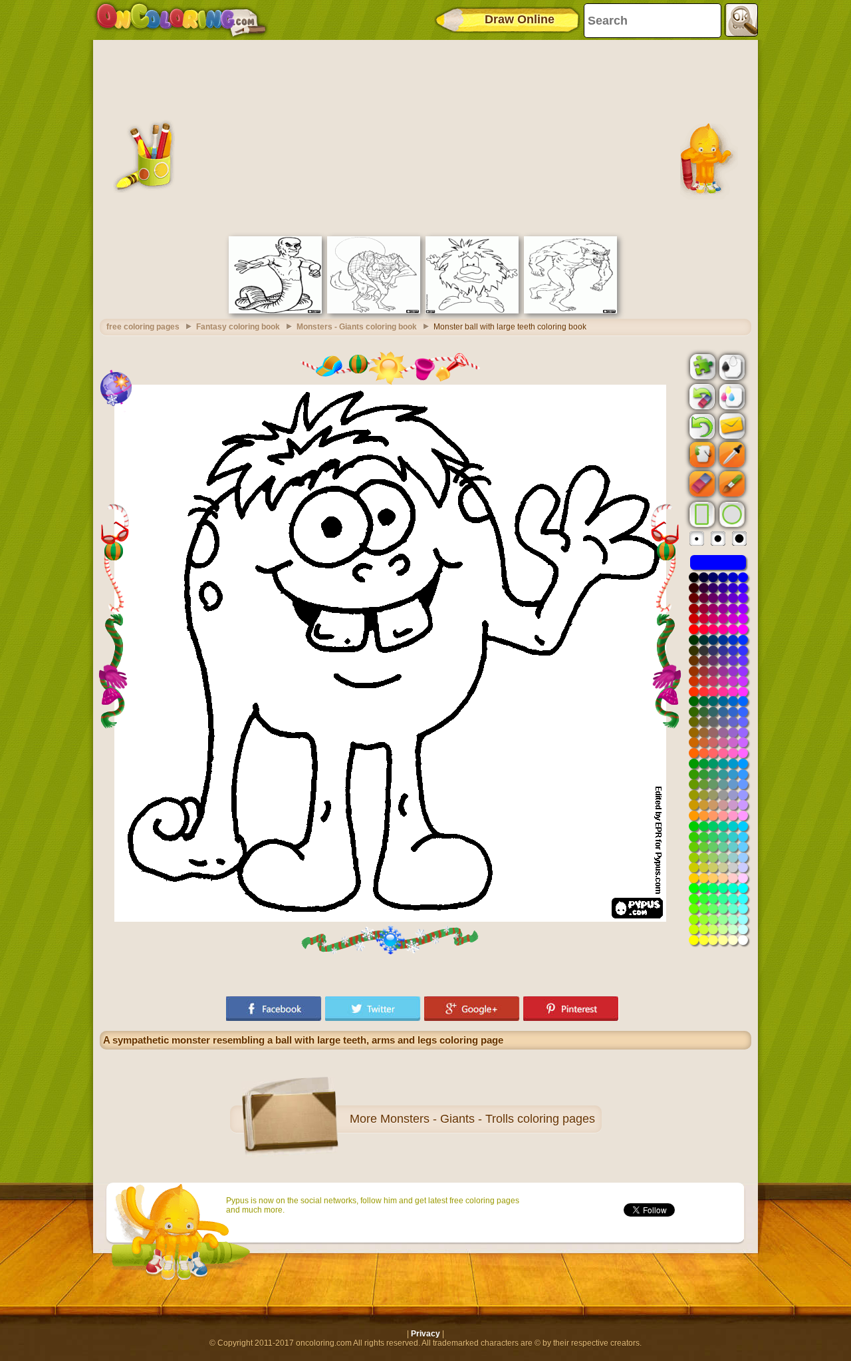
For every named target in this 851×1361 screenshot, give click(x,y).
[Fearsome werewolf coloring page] (570, 310)
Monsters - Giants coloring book (357, 326)
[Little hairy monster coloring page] (472, 310)
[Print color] (730, 396)
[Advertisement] (425, 136)
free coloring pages (143, 326)
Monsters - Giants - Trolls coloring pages (487, 1118)
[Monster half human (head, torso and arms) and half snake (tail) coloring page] (275, 310)
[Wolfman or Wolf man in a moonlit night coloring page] (373, 310)
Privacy (425, 1333)
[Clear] (700, 396)
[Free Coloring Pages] (181, 20)
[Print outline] (730, 366)
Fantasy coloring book (238, 326)
